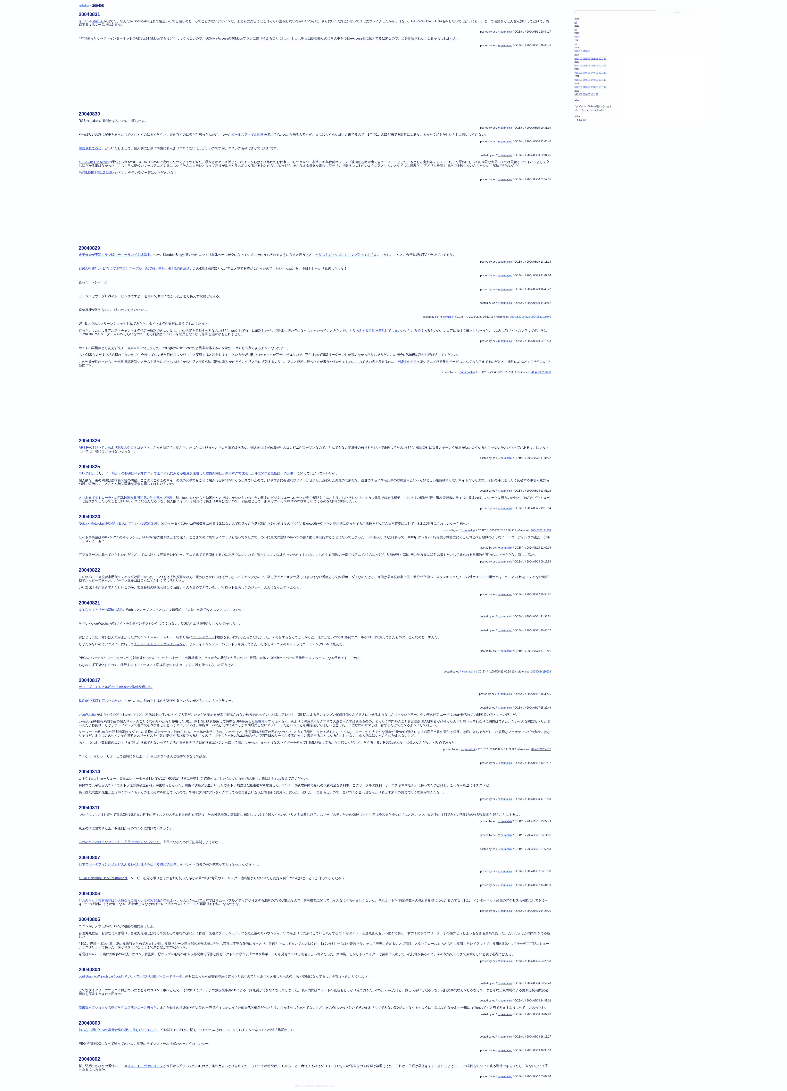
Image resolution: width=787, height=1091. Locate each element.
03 (581, 51)
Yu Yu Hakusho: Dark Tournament (103, 878)
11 (602, 58)
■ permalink (505, 45)
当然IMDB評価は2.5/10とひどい (102, 172)
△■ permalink (467, 372)
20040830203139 (541, 372)
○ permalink (505, 31)
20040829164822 (520, 316)
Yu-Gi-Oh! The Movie (94, 162)
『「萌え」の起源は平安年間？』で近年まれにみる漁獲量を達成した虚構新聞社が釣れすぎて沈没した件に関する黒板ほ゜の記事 (199, 473)
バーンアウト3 (203, 637)
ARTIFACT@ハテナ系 (95, 447)
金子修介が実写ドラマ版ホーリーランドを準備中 (114, 254)
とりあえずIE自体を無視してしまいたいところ (383, 330)
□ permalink (505, 179)
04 (584, 51)
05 (575, 22)
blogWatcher (88, 714)
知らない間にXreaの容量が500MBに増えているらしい (118, 1030)
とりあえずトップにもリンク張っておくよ (346, 254)
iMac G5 (97, 21)
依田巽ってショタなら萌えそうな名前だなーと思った (118, 1007)
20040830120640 (541, 316)
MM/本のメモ (407, 361)
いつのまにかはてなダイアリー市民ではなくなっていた (119, 842)
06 (578, 36)
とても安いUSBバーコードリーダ (157, 976)
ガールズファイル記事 (247, 134)
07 (592, 58)
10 (600, 58)
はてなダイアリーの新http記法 (101, 609)
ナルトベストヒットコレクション (158, 644)
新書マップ (263, 721)
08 (594, 58)
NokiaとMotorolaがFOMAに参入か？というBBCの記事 (118, 523)
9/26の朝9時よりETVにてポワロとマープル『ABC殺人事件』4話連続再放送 (134, 268)
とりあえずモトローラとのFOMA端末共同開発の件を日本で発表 (125, 497)
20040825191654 (541, 530)
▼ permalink (504, 693)
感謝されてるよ (90, 148)
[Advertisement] (202, 78)
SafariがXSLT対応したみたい (100, 700)
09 (589, 51)
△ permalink (505, 155)
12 (575, 44)
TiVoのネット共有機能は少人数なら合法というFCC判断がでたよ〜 (127, 900)
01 (575, 29)
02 (578, 51)
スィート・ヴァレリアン (145, 1066)
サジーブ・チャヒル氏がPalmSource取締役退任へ (115, 687)
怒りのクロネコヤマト (133, 447)
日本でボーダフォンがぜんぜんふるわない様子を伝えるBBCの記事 (127, 864)
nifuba (84, 5)
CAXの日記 (87, 473)
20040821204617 (541, 749)
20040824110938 (541, 671)
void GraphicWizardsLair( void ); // (102, 976)
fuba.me (581, 119)
